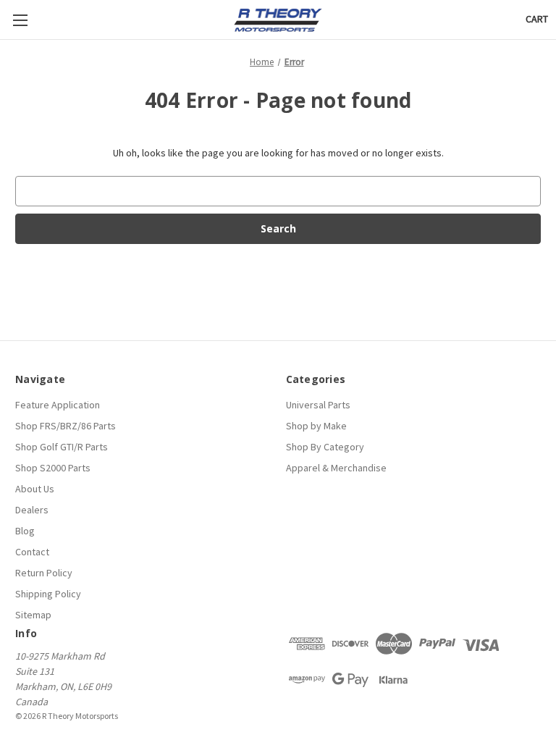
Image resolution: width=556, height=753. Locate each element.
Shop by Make (316, 425)
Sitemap (33, 614)
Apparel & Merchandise (336, 467)
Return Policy (43, 572)
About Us (34, 488)
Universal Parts (318, 404)
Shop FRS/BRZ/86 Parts (65, 425)
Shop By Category (325, 446)
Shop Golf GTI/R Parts (61, 446)
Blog (25, 530)
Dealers (32, 509)
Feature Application (57, 404)
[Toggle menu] (20, 20)
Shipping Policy (48, 593)
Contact (32, 551)
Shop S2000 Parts (52, 467)
